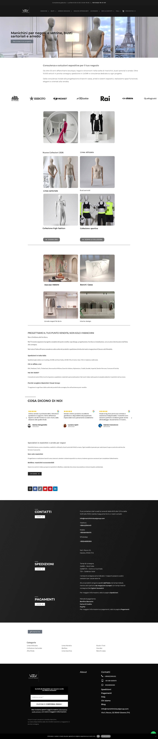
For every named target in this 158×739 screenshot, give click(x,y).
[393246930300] (102, 685)
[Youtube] (45, 488)
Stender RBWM (51, 285)
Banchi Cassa (86, 285)
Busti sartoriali (85, 190)
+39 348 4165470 (110, 681)
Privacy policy (106, 736)
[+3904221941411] (102, 676)
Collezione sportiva (89, 228)
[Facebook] (35, 488)
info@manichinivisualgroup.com (92, 518)
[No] (156, 736)
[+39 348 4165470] (102, 680)
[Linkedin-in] (55, 488)
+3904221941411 (110, 676)
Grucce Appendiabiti (81, 11)
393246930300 (110, 685)
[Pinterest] (50, 488)
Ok (98, 736)
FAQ (117, 11)
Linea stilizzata (87, 152)
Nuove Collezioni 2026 (53, 152)
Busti (52, 11)
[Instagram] (30, 488)
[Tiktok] (40, 488)
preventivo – (130, 11)
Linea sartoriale (50, 191)
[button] (131, 418)
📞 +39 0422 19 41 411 (98, 2)
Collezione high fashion (54, 228)
